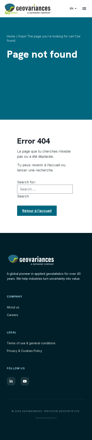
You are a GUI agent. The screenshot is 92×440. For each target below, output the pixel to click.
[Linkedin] (11, 381)
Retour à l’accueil (37, 211)
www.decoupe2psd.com (46, 417)
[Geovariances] (35, 8)
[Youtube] (25, 381)
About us (13, 307)
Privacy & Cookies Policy (24, 351)
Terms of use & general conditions (31, 343)
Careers (12, 315)
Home (11, 36)
